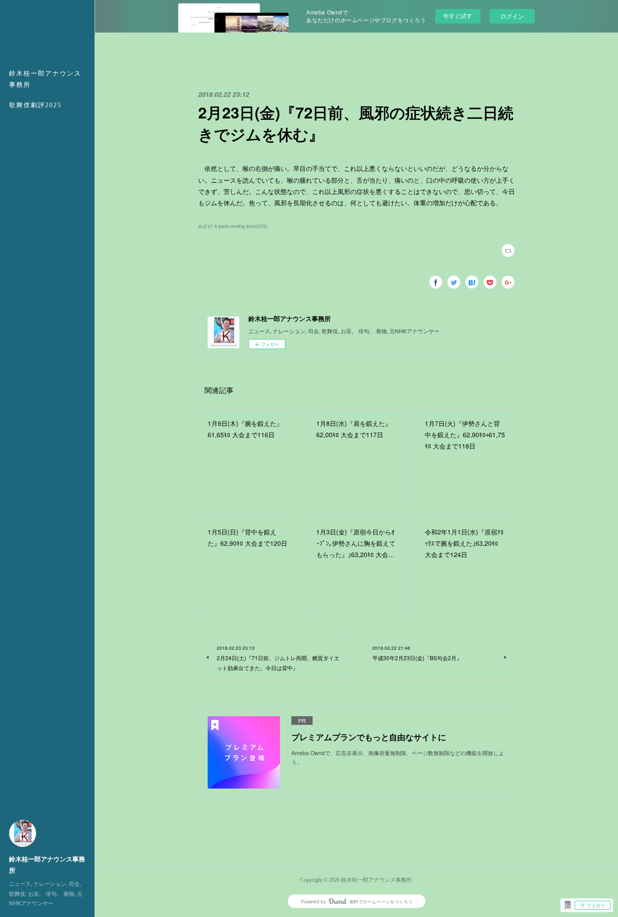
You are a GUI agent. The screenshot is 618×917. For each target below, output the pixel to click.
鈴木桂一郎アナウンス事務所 (45, 79)
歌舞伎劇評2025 (35, 105)
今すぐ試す (457, 15)
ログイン (512, 16)
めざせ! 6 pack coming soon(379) (232, 226)
